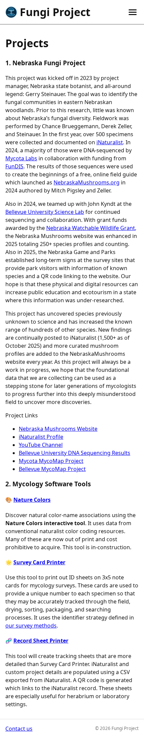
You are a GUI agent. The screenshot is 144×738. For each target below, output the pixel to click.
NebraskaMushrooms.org (87, 182)
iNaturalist (109, 142)
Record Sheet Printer (40, 640)
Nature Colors (32, 499)
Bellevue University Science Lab (44, 212)
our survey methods (31, 625)
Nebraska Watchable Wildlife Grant (90, 228)
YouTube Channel (41, 444)
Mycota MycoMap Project (51, 461)
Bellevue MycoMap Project (52, 469)
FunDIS (14, 166)
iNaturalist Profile (41, 436)
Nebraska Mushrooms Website (58, 428)
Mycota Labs (21, 158)
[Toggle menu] (133, 12)
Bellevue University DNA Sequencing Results (74, 453)
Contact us (18, 728)
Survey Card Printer (39, 562)
